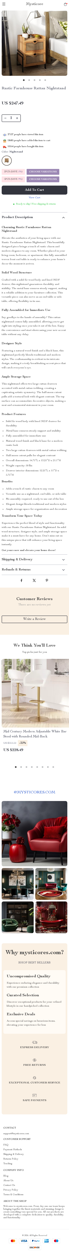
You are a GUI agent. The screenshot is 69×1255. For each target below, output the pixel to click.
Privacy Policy (10, 1190)
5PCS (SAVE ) (13, 179)
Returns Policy (10, 1159)
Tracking (7, 1164)
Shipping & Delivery (13, 1154)
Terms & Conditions (13, 1195)
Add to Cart (34, 190)
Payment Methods (12, 1150)
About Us (8, 1181)
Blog (5, 1176)
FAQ (5, 1145)
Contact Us (9, 1185)
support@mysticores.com (16, 1134)
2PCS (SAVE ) (13, 172)
